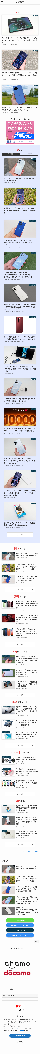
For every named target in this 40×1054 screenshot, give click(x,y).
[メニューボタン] (2, 2)
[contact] (21, 1042)
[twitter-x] (18, 1042)
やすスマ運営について (30, 852)
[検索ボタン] (38, 2)
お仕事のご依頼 (20, 1035)
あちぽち (20, 1028)
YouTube (21, 1030)
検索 (36, 942)
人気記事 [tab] (29, 154)
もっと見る (20, 535)
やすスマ (20, 2)
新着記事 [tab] (10, 154)
